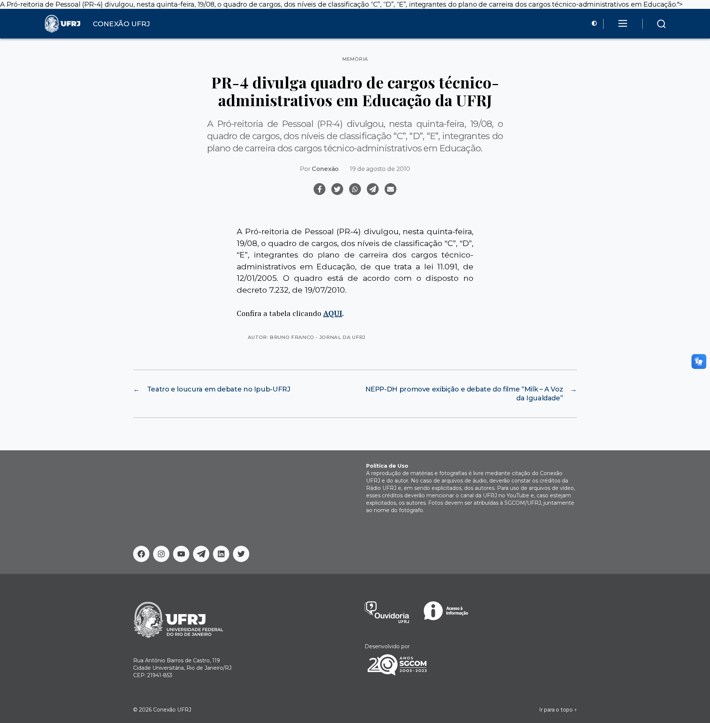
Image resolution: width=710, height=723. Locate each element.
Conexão (325, 168)
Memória (355, 59)
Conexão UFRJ (172, 709)
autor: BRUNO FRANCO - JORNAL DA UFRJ (306, 337)
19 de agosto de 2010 (380, 168)
